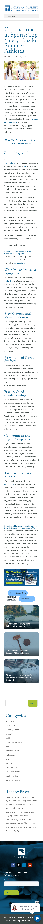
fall (24, 166)
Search (32, 703)
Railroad (9, 763)
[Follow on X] (19, 865)
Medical (9, 746)
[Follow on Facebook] (13, 865)
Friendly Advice (21, 57)
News (7, 759)
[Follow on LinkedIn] (24, 865)
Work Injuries (11, 776)
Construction (11, 725)
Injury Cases (11, 734)
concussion (9, 484)
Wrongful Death (12, 780)
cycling (7, 281)
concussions (19, 263)
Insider (8, 738)
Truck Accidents (12, 772)
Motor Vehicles (12, 751)
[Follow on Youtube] (30, 865)
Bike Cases (10, 721)
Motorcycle (10, 755)
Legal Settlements (13, 742)
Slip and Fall (11, 767)
